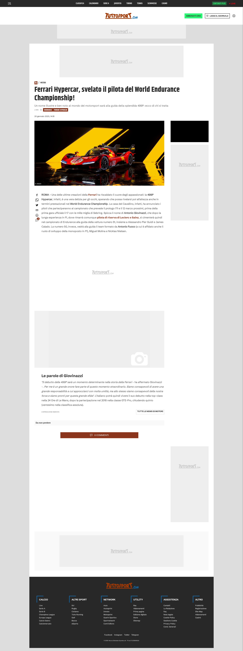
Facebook (108, 635)
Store (135, 617)
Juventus (117, 3)
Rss (134, 605)
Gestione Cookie (170, 621)
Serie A (106, 3)
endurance (48, 109)
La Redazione (169, 608)
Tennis (140, 3)
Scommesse (152, 3)
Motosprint (108, 614)
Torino (129, 3)
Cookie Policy (169, 617)
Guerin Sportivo (110, 617)
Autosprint (108, 608)
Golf (73, 617)
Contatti (167, 605)
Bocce (74, 621)
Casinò (164, 3)
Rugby (74, 608)
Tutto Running (77, 614)
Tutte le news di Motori (150, 411)
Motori (43, 82)
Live (233, 3)
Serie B (42, 611)
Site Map (198, 611)
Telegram (135, 635)
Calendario (93, 3)
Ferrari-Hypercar (60, 109)
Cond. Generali (170, 627)
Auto (105, 605)
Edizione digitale (140, 614)
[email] (36, 210)
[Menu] (9, 3)
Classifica (80, 3)
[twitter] (36, 205)
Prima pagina (138, 611)
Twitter (126, 635)
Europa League (45, 617)
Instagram (118, 635)
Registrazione (200, 608)
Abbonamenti (138, 608)
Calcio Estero (44, 621)
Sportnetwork (109, 621)
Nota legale (168, 614)
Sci (73, 605)
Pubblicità (199, 605)
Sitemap (136, 621)
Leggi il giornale (219, 16)
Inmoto (106, 611)
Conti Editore (109, 624)
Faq (165, 611)
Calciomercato (45, 624)
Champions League (47, 614)
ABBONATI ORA (193, 16)
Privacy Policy (169, 624)
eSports (75, 624)
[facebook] (36, 195)
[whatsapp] (36, 200)
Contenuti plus (219, 3)
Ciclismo (75, 611)
